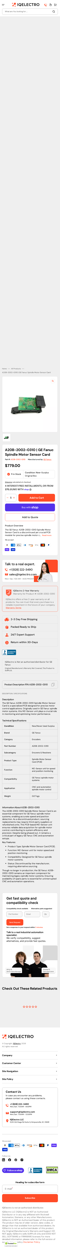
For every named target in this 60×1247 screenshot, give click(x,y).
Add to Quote (30, 517)
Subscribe (30, 1198)
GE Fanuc (47, 459)
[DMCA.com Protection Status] (52, 1172)
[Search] (54, 11)
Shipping (8, 482)
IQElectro (17, 1043)
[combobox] (30, 11)
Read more (46, 535)
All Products (16, 369)
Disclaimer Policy (31, 1242)
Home (4, 369)
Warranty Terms (13, 607)
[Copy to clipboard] (53, 684)
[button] (3, 5)
